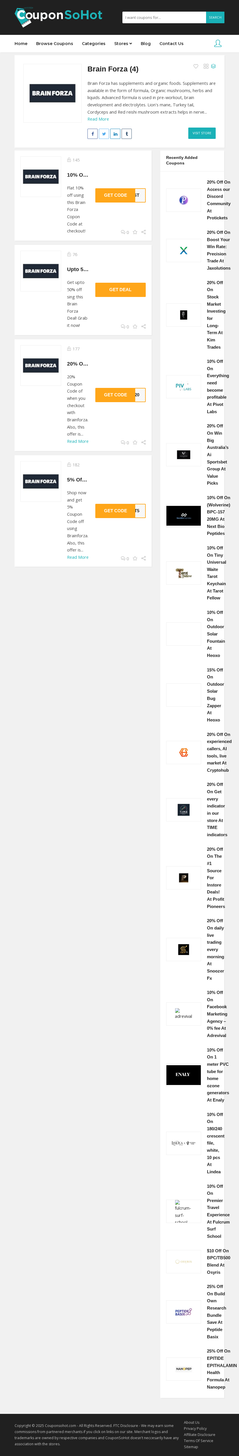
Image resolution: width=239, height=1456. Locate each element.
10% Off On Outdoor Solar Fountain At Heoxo (216, 634)
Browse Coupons (54, 43)
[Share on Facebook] (92, 134)
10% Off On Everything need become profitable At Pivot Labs (218, 386)
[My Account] (218, 43)
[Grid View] (206, 66)
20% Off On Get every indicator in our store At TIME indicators (217, 809)
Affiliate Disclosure (199, 1434)
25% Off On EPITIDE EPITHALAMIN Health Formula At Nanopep (222, 1369)
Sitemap (191, 1446)
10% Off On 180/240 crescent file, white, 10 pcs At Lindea (215, 1143)
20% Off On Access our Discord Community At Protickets (219, 200)
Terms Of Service (198, 1440)
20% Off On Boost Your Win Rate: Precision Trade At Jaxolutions (219, 250)
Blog (146, 43)
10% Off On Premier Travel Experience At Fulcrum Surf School (218, 1211)
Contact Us (171, 43)
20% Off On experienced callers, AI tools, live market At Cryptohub (219, 752)
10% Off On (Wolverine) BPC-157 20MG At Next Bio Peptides (218, 515)
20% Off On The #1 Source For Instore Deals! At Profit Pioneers (216, 878)
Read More (98, 119)
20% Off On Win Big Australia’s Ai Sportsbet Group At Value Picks (218, 455)
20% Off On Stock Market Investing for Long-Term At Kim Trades (216, 315)
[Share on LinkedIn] (115, 134)
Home (21, 43)
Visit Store (202, 133)
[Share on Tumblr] (127, 134)
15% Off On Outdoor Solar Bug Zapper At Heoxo (215, 695)
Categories (94, 43)
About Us (191, 1422)
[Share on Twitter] (104, 134)
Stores (121, 43)
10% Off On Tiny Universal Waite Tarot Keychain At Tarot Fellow (216, 573)
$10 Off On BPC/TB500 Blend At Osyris (218, 1262)
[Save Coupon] (135, 232)
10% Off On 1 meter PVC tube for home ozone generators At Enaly (218, 1075)
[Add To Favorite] (196, 66)
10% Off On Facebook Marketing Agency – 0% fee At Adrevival (217, 1014)
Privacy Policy (195, 1428)
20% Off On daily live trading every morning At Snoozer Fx (215, 949)
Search (215, 17)
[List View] (213, 66)
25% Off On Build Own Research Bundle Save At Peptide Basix (216, 1311)
